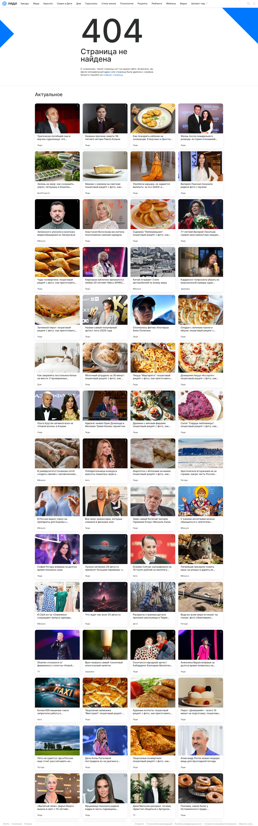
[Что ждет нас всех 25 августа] (105, 604)
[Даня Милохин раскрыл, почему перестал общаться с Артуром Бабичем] (152, 795)
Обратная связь (246, 824)
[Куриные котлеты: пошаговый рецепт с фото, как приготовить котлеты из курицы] (152, 700)
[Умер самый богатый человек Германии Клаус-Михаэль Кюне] (152, 508)
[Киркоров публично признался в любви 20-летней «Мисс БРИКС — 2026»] (105, 269)
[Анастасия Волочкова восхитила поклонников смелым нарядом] (105, 221)
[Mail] (4, 3)
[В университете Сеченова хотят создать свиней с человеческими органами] (57, 460)
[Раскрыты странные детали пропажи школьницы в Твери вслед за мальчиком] (152, 604)
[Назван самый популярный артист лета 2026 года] (105, 317)
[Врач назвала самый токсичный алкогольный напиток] (105, 652)
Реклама (28, 824)
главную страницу (113, 74)
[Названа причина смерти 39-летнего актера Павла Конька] (105, 125)
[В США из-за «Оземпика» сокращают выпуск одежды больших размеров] (57, 604)
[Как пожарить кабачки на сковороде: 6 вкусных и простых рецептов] (152, 125)
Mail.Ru (6, 824)
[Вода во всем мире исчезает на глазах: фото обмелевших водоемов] (200, 604)
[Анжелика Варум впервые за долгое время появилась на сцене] (200, 652)
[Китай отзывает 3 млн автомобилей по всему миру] (152, 269)
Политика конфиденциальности (188, 824)
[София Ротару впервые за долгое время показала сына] (57, 556)
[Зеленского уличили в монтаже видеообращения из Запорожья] (57, 221)
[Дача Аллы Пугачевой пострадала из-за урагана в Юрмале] (105, 748)
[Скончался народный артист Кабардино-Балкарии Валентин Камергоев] (152, 652)
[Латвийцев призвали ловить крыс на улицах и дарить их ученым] (200, 556)
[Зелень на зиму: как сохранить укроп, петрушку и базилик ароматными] (57, 173)
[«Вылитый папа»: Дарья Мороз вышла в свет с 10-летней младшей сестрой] (57, 795)
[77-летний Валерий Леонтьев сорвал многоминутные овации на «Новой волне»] (200, 221)
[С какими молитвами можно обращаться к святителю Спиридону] (200, 508)
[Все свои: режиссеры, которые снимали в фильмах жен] (105, 508)
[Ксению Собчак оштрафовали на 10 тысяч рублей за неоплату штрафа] (152, 556)
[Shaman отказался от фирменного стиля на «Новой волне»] (57, 652)
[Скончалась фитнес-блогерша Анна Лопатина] (152, 317)
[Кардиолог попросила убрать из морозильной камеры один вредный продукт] (200, 269)
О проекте (139, 824)
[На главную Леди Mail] (12, 3)
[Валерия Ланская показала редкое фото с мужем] (200, 173)
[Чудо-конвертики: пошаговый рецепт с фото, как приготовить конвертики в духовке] (57, 269)
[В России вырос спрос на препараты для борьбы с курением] (57, 508)
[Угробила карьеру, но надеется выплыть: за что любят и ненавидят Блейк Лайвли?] (152, 173)
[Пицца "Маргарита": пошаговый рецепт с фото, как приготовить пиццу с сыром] (152, 365)
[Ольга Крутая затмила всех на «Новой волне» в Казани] (57, 413)
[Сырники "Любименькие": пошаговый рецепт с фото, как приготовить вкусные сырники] (152, 221)
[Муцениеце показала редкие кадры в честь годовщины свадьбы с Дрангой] (105, 795)
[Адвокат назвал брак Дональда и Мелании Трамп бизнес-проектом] (105, 413)
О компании (17, 824)
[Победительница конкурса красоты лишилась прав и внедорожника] (105, 460)
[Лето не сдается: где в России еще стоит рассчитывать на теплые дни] (57, 748)
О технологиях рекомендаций (159, 824)
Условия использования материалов (220, 824)
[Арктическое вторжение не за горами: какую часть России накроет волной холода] (200, 460)
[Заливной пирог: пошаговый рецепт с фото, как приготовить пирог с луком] (57, 317)
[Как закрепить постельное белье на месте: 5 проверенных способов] (57, 365)
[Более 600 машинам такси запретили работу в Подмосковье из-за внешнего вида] (57, 700)
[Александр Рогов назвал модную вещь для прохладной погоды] (200, 748)
